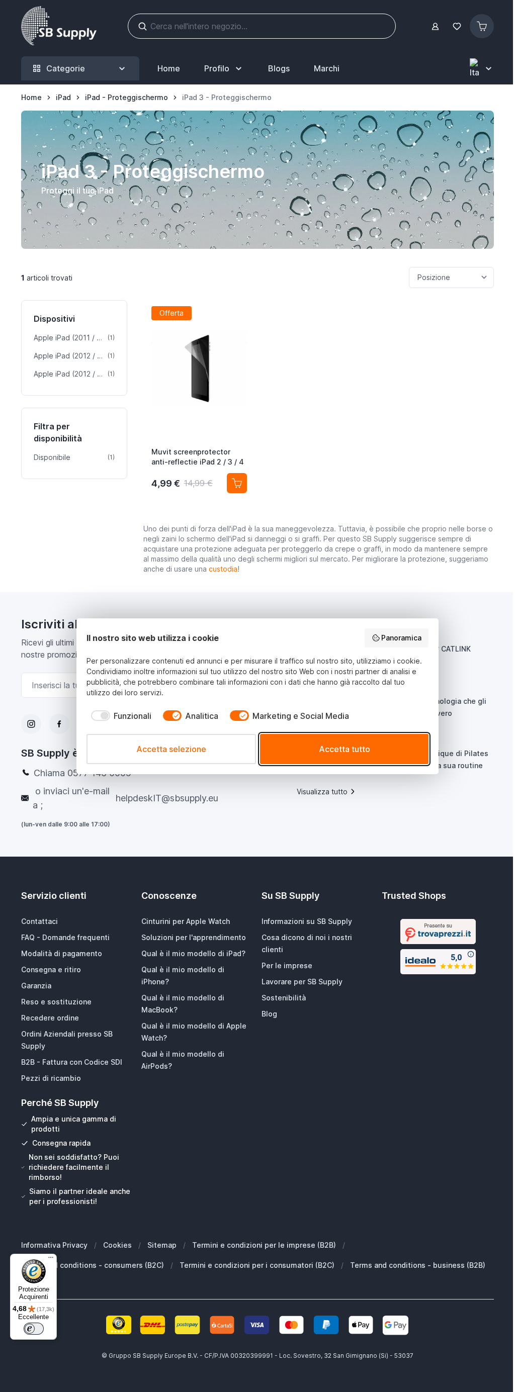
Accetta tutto (344, 749)
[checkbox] (119, 716)
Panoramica (401, 637)
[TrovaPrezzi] (438, 931)
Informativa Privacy (54, 1245)
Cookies (117, 1245)
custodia (223, 569)
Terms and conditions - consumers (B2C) (92, 1265)
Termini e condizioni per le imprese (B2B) (264, 1245)
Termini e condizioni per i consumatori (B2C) (257, 1265)
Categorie (65, 68)
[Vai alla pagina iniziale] (59, 26)
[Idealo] (438, 961)
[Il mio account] (435, 26)
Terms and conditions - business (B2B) (417, 1265)
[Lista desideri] (457, 26)
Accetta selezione (171, 749)
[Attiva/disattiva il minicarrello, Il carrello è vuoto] (482, 26)
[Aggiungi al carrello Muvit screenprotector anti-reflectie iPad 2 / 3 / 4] (237, 483)
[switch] (34, 1329)
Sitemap (162, 1245)
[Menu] (51, 1260)
